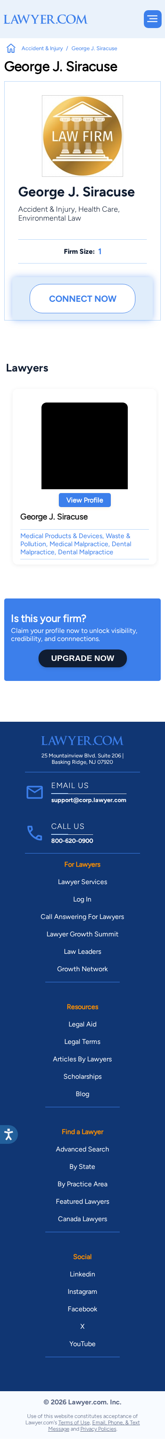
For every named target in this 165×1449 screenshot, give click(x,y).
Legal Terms (82, 1042)
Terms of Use (74, 1422)
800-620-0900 (72, 841)
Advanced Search (82, 1149)
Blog (82, 1094)
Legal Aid (82, 1024)
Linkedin (82, 1274)
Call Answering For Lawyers (82, 917)
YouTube (82, 1344)
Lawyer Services (82, 882)
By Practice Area (82, 1184)
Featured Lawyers (82, 1201)
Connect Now (82, 298)
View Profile (84, 500)
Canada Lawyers (82, 1219)
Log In (82, 899)
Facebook (82, 1309)
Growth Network (82, 969)
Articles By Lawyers (82, 1059)
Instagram (82, 1291)
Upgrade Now (82, 658)
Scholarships (82, 1076)
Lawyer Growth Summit (82, 934)
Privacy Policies (98, 1429)
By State (82, 1167)
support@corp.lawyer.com (88, 800)
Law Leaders (82, 951)
